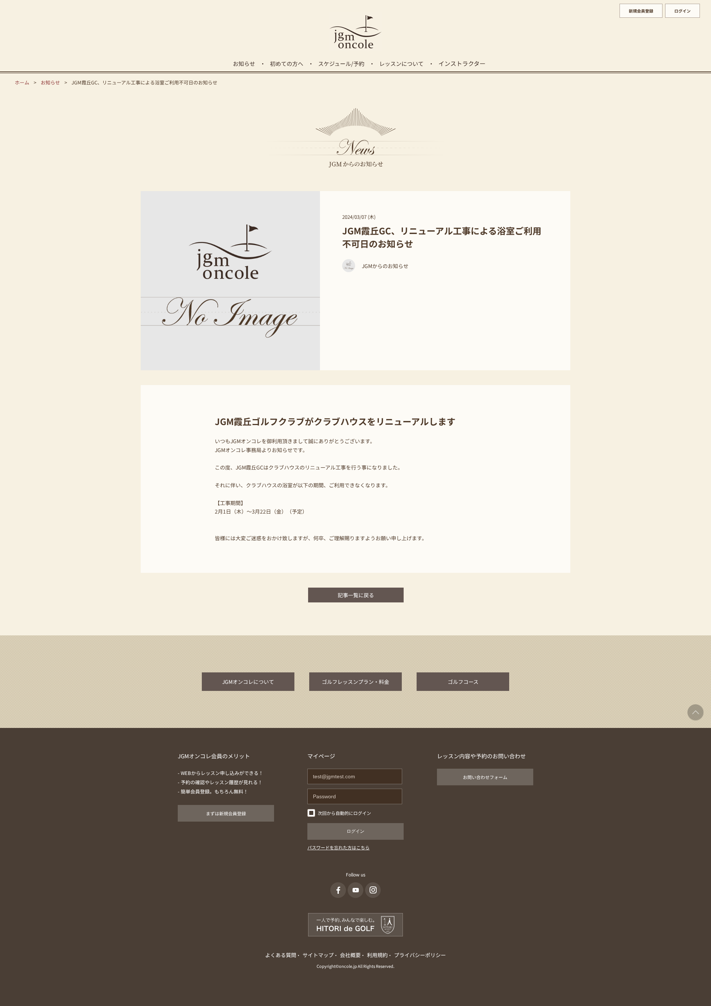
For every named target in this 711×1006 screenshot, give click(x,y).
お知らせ (244, 63)
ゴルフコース (463, 681)
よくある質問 (280, 955)
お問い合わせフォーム (485, 777)
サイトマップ (318, 955)
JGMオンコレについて (248, 681)
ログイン (682, 11)
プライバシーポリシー (420, 955)
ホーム (22, 82)
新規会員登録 (641, 11)
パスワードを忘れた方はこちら (338, 847)
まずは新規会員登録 (226, 813)
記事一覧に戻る (356, 595)
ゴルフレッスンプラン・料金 (355, 681)
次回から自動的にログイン (344, 813)
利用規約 (377, 955)
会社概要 (350, 955)
